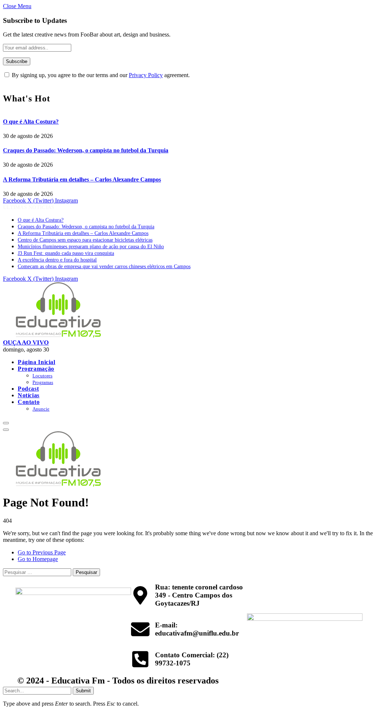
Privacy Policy (146, 75)
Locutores (42, 375)
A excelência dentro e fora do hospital (57, 260)
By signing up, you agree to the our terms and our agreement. (100, 75)
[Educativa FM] (58, 335)
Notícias (28, 395)
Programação (36, 369)
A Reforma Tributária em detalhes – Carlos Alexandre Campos (82, 179)
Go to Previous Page (42, 552)
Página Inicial (36, 362)
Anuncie (40, 409)
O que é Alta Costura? (31, 121)
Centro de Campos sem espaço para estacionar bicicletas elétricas (85, 240)
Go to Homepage (38, 559)
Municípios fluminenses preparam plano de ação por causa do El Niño (91, 246)
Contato (28, 402)
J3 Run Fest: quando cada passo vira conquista (66, 253)
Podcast (28, 388)
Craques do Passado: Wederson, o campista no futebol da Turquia (85, 150)
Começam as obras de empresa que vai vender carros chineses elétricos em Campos (104, 266)
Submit (83, 690)
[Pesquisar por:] (38, 572)
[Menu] (6, 423)
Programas (42, 382)
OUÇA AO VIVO (26, 342)
